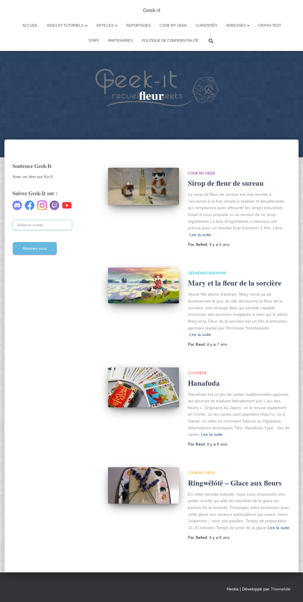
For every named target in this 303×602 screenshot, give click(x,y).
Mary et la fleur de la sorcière (234, 282)
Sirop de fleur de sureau (226, 182)
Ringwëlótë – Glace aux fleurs (235, 482)
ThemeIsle (281, 589)
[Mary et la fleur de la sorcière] (143, 285)
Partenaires (120, 41)
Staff (93, 41)
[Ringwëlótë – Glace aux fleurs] (143, 485)
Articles (105, 25)
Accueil (30, 25)
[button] (85, 25)
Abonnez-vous (34, 248)
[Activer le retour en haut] (291, 590)
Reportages (138, 25)
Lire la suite (200, 234)
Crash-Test (269, 25)
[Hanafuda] (143, 387)
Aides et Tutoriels (65, 25)
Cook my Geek (173, 25)
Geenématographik (207, 273)
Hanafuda (204, 382)
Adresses (236, 25)
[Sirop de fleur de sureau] (143, 186)
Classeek (197, 373)
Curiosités (206, 25)
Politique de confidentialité (170, 41)
